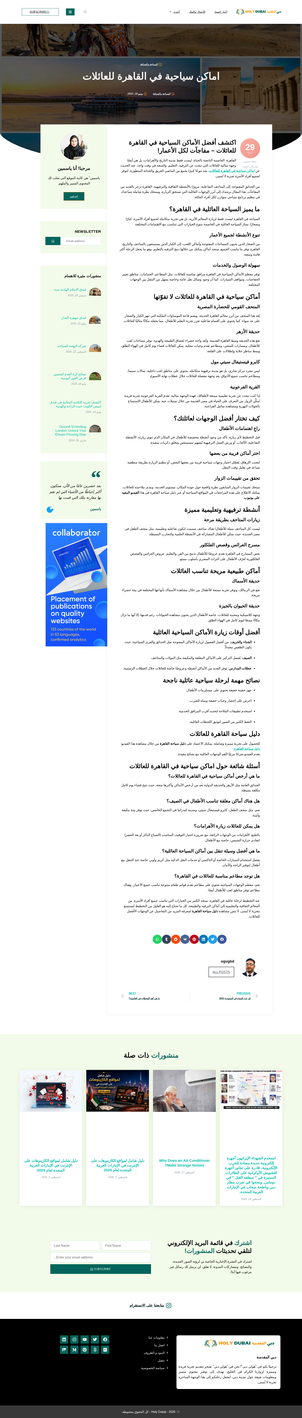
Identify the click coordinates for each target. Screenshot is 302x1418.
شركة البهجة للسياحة (71, 346)
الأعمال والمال (197, 11)
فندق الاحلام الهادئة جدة (70, 289)
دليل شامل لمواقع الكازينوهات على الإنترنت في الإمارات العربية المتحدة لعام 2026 (117, 1165)
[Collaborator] (76, 645)
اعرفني (74, 196)
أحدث (176, 11)
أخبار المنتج (220, 11)
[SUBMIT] (52, 241)
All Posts (221, 972)
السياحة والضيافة (149, 64)
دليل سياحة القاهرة (247, 748)
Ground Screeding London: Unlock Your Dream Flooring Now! (70, 430)
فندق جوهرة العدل (73, 317)
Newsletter (88, 231)
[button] (85, 12)
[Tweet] (50, 510)
